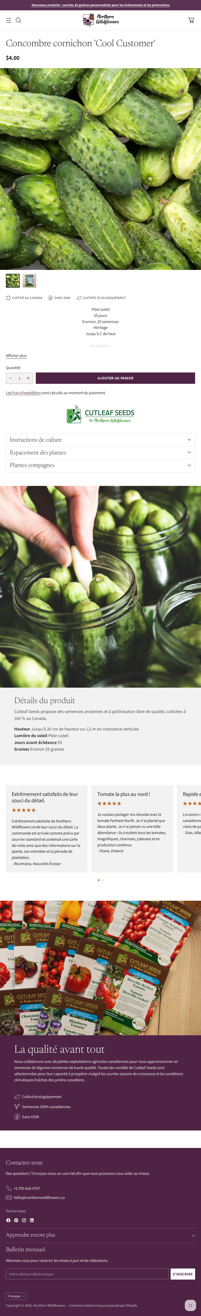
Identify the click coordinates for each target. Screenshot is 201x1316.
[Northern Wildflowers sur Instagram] (24, 1221)
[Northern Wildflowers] (100, 20)
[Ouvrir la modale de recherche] (18, 20)
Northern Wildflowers (49, 1305)
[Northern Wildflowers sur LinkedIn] (32, 1221)
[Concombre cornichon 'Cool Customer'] (100, 169)
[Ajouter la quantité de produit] (28, 378)
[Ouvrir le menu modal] (8, 20)
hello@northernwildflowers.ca (39, 1197)
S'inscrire (183, 1273)
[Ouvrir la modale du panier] (191, 20)
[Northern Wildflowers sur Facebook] (8, 1221)
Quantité (13, 367)
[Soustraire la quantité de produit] (10, 378)
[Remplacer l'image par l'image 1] (13, 281)
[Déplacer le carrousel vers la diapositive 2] (102, 880)
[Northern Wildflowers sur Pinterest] (16, 1221)
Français (14, 1296)
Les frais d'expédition (23, 392)
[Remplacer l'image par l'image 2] (29, 281)
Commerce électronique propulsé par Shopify (103, 1305)
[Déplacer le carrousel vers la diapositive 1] (99, 880)
